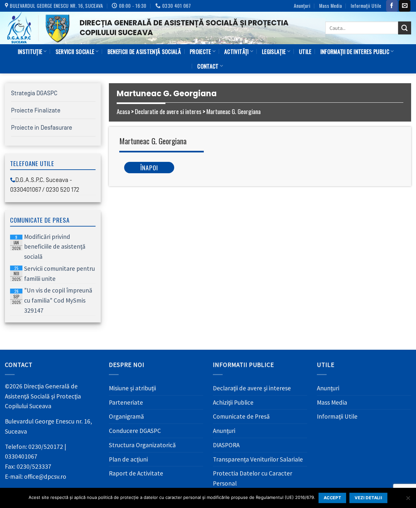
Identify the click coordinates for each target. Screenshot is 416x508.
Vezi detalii (368, 497)
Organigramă (126, 416)
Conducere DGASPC (135, 431)
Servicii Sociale (75, 51)
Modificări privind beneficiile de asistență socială (49, 246)
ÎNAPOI (149, 167)
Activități (236, 51)
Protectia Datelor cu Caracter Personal (252, 478)
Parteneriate (126, 402)
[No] (408, 500)
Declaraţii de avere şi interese (252, 388)
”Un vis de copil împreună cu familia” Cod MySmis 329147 (52, 300)
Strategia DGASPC (34, 93)
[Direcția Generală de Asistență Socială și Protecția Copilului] (37, 28)
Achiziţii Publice (233, 402)
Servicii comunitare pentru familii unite (53, 273)
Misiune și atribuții (132, 388)
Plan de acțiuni (128, 459)
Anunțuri (302, 5)
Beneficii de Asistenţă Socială (144, 51)
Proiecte (200, 51)
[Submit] (404, 27)
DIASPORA (226, 445)
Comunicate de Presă (241, 416)
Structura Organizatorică (142, 445)
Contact (207, 66)
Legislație (274, 51)
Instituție (30, 51)
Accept (332, 497)
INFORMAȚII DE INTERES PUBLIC (355, 51)
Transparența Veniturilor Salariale (258, 459)
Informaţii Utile (366, 5)
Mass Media (330, 5)
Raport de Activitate (136, 473)
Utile (305, 51)
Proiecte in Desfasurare (41, 127)
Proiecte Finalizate (35, 110)
